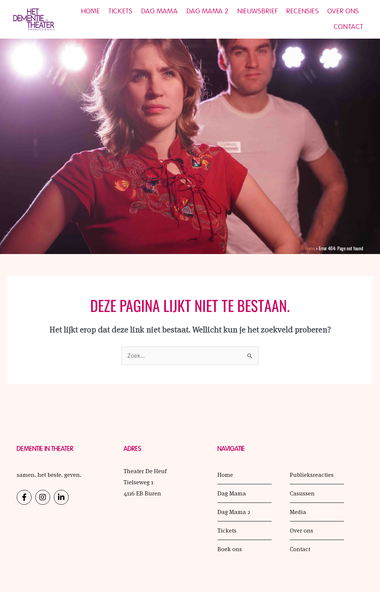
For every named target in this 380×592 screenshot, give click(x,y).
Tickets (120, 11)
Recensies (302, 11)
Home (90, 11)
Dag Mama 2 (207, 11)
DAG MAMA (159, 11)
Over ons (343, 11)
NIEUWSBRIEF (257, 11)
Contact (348, 26)
